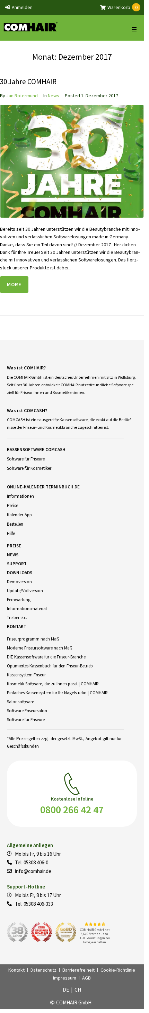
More (14, 284)
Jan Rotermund (22, 95)
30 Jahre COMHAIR (28, 81)
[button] (134, 29)
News (53, 95)
